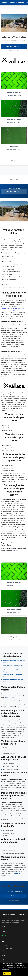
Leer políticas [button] (5, 969)
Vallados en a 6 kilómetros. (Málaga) (13, 666)
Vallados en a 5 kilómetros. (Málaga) (15, 661)
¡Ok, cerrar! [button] (7, 973)
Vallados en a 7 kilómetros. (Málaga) (12, 675)
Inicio (2, 7)
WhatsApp (4, 936)
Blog (2, 962)
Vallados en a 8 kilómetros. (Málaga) (14, 680)
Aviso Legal (4, 945)
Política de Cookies (6, 948)
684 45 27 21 (16, 550)
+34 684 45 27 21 (17, 873)
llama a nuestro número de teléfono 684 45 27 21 (14, 309)
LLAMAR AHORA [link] (14, 896)
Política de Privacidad (7, 951)
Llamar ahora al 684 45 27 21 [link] (14, 46)
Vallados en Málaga (11, 7)
